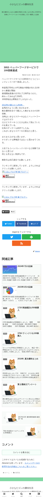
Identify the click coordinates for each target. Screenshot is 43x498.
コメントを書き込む (21, 452)
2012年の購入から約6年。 (13, 105)
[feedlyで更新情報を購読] (31, 237)
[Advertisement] (21, 39)
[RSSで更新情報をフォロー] (21, 243)
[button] (38, 311)
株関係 (7, 212)
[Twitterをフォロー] (11, 237)
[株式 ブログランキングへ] (8, 178)
